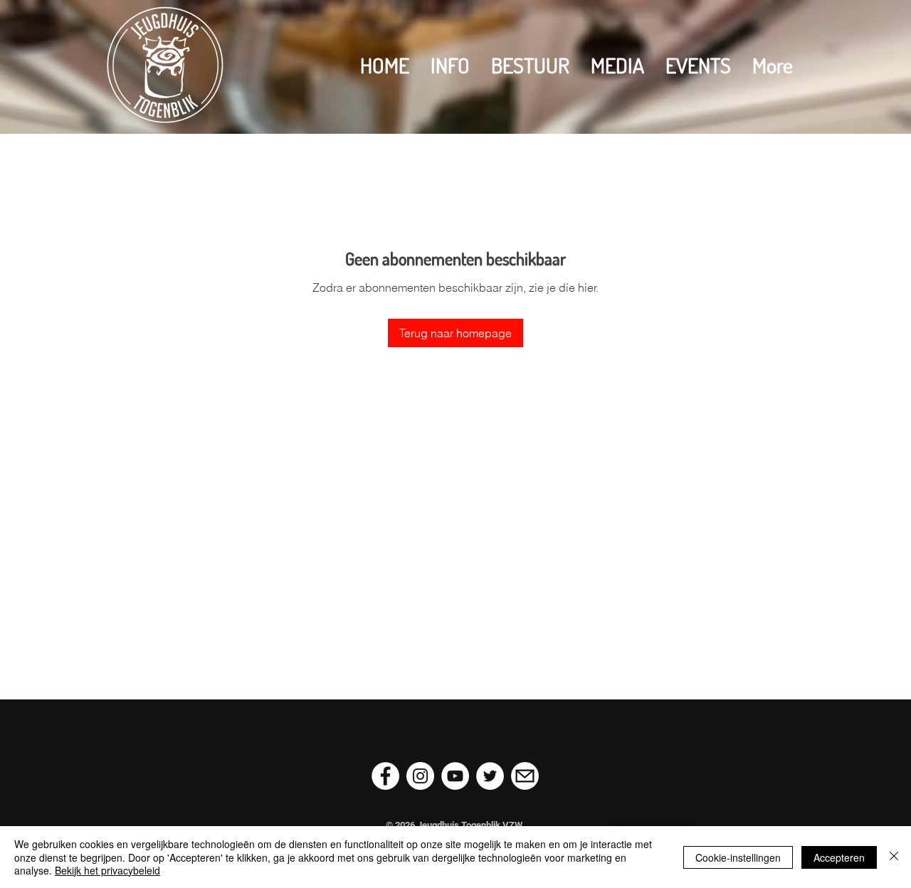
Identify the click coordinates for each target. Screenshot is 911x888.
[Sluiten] (893, 857)
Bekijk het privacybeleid (107, 870)
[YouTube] (455, 776)
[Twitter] (490, 776)
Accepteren (839, 857)
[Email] (525, 776)
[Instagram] (420, 776)
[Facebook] (385, 776)
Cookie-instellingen (738, 857)
